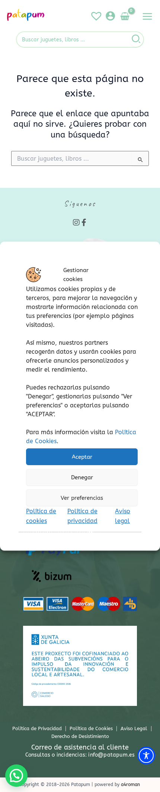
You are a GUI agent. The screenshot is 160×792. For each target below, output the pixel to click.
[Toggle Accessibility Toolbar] (146, 755)
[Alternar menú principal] (147, 16)
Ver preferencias (82, 498)
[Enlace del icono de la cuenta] (110, 16)
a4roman (130, 784)
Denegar (82, 477)
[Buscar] (136, 39)
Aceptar (82, 457)
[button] (16, 775)
